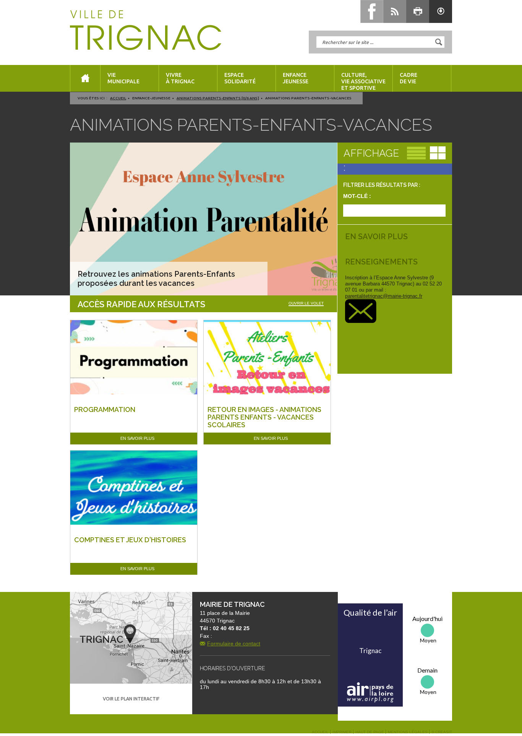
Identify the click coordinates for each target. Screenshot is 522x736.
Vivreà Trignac (180, 78)
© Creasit (441, 732)
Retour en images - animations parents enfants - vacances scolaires (264, 417)
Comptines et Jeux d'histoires (130, 540)
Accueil (118, 98)
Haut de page (369, 732)
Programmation (104, 409)
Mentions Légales (408, 732)
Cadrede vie (408, 78)
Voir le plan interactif (131, 698)
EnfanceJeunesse (295, 78)
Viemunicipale (123, 78)
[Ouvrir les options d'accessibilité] (440, 11)
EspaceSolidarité (240, 78)
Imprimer (342, 732)
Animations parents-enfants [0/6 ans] (218, 98)
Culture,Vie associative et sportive (363, 81)
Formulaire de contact (233, 643)
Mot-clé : (357, 196)
